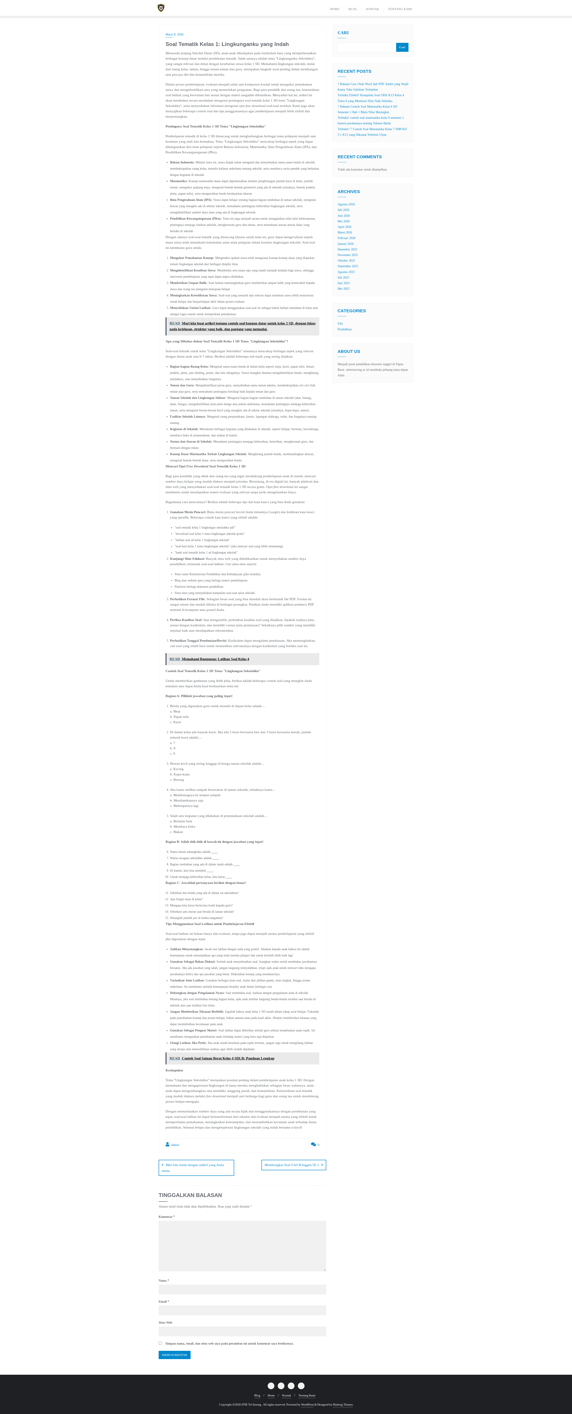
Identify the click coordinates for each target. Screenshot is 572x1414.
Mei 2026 (344, 221)
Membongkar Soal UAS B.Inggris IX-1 (292, 1165)
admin (174, 1145)
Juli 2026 (343, 210)
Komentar (167, 1216)
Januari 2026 (346, 244)
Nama (164, 1280)
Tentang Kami (307, 1395)
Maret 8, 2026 (174, 34)
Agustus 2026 (346, 204)
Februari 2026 (346, 238)
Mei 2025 (344, 288)
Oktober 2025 (346, 260)
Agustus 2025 (346, 272)
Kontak (286, 1395)
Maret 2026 (345, 232)
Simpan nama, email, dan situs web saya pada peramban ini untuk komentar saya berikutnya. (229, 1343)
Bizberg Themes (343, 1404)
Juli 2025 (343, 277)
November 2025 (348, 255)
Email (164, 1301)
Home (271, 1395)
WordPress (307, 1404)
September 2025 (348, 266)
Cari (343, 33)
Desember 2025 (347, 249)
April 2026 (344, 227)
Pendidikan (345, 329)
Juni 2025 (344, 283)
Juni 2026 (344, 215)
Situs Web (165, 1322)
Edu (340, 323)
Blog (257, 1395)
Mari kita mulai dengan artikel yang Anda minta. (193, 1167)
